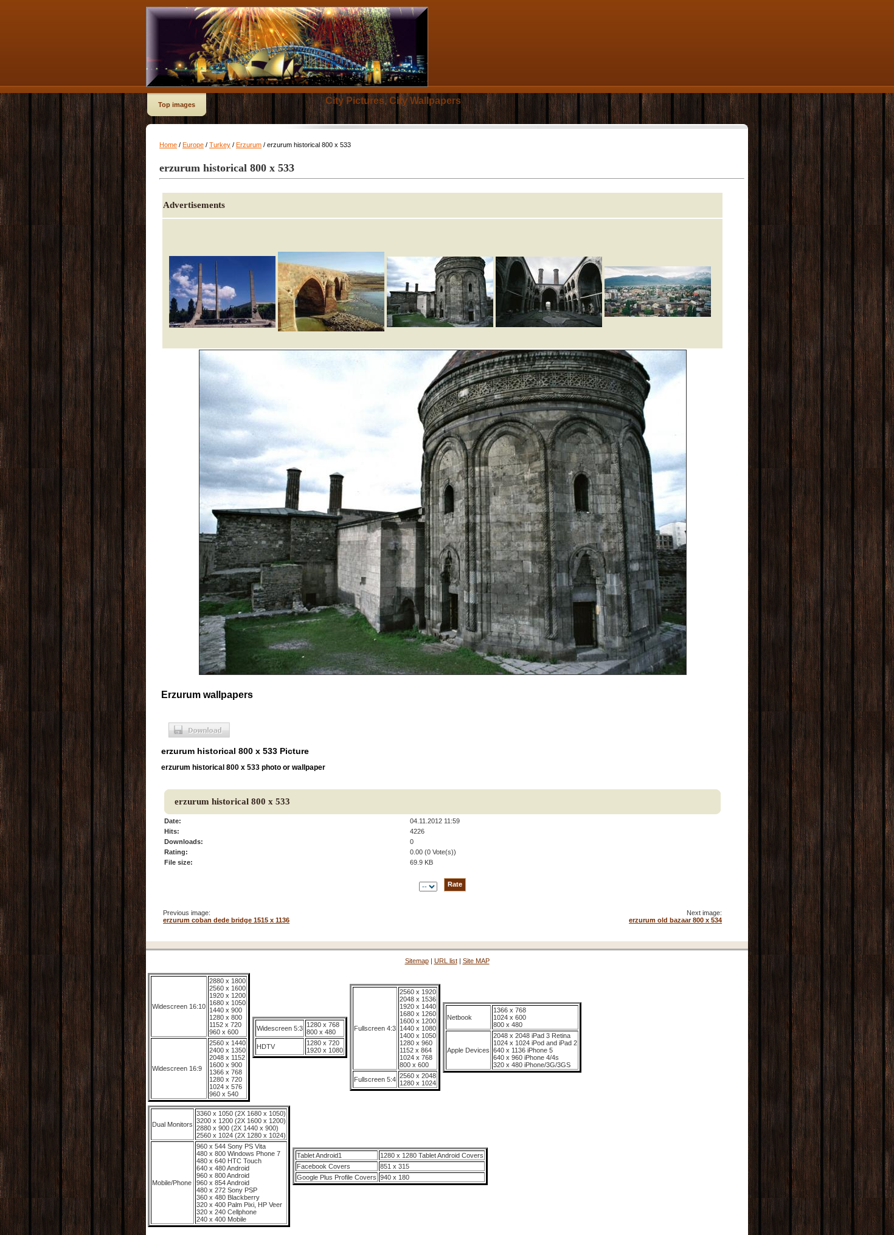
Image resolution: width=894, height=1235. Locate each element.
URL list (445, 960)
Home (168, 144)
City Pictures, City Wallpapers (393, 100)
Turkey (219, 144)
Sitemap (417, 960)
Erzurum (249, 144)
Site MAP (476, 960)
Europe (193, 144)
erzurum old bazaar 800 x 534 (675, 920)
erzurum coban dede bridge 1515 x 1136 (226, 920)
